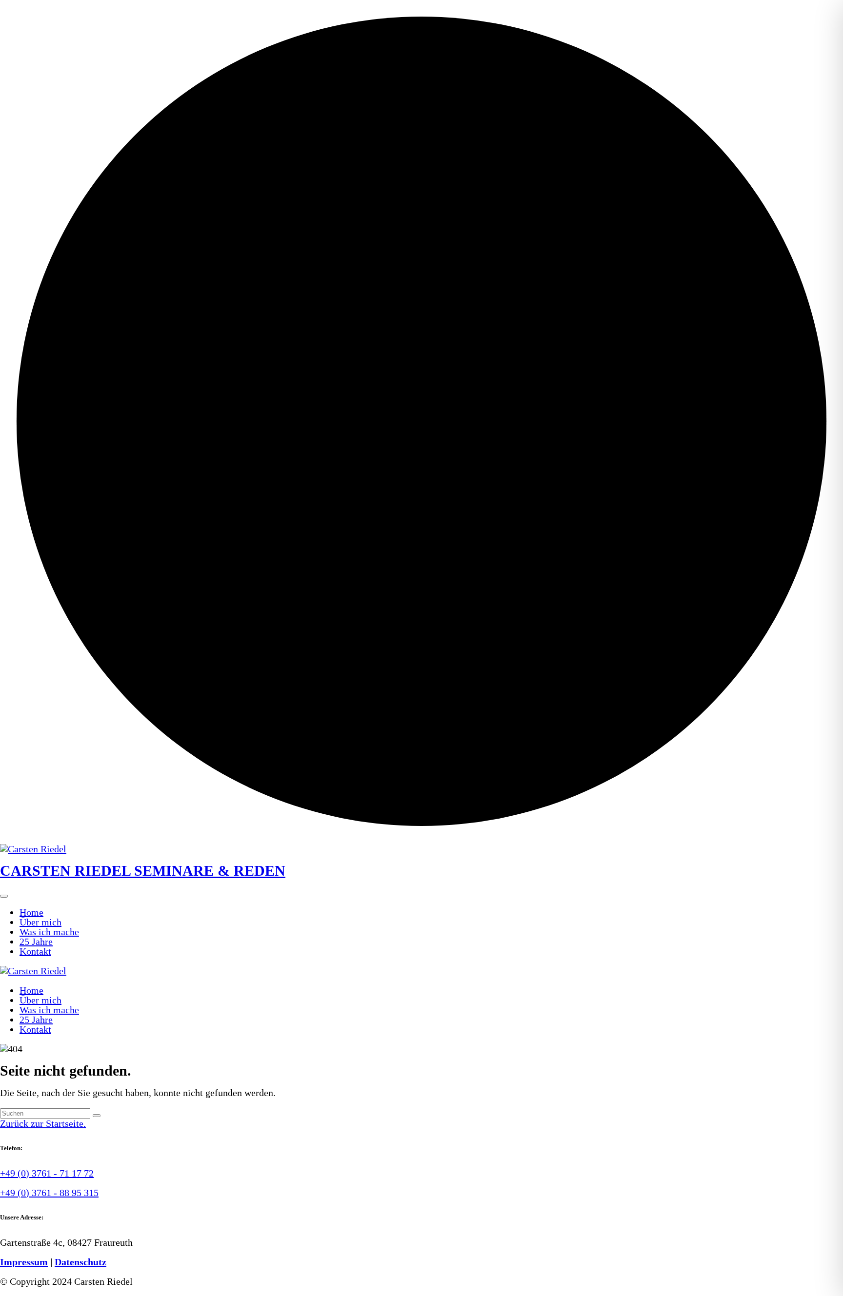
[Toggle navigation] (4, 896)
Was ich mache (49, 931)
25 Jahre (36, 941)
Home (31, 912)
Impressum (24, 1262)
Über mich (40, 922)
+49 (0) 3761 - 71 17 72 (47, 1173)
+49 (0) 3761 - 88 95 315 (49, 1192)
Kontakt (35, 951)
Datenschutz (80, 1262)
